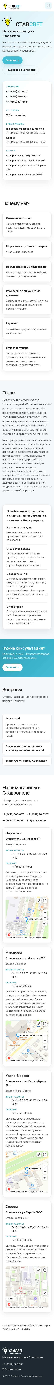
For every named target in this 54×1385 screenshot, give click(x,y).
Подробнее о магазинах (21, 69)
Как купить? (13, 718)
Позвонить (12, 60)
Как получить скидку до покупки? (26, 761)
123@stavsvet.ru (16, 115)
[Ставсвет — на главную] (11, 6)
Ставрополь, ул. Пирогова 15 (23, 155)
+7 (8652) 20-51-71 (17, 96)
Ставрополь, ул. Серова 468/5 (24, 174)
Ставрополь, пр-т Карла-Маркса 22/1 (26, 167)
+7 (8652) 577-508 (16, 101)
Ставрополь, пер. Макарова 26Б (25, 160)
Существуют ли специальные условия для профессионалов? (25, 748)
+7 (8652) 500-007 (16, 91)
